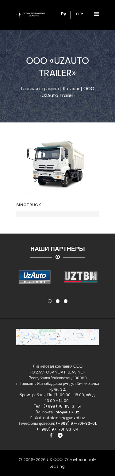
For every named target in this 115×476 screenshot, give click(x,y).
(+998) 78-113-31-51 (62, 406)
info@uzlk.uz (67, 412)
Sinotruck (28, 205)
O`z (79, 14)
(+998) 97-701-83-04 (58, 429)
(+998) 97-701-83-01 (76, 423)
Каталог (71, 88)
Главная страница (40, 88)
